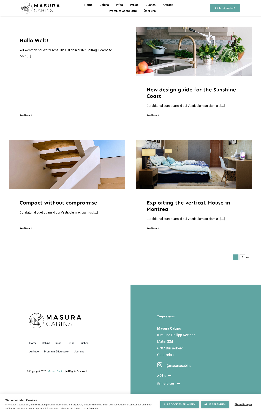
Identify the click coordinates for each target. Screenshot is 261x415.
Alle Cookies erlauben (179, 404)
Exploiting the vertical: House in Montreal (189, 164)
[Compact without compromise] (67, 164)
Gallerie (198, 51)
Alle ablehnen (214, 404)
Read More (25, 115)
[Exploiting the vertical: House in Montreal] (194, 164)
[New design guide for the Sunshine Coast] (194, 51)
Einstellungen (243, 404)
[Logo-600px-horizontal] (40, 4)
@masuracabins (178, 365)
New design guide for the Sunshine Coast (189, 51)
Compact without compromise (62, 164)
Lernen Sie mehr (89, 408)
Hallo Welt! (34, 40)
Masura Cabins (56, 371)
